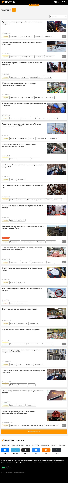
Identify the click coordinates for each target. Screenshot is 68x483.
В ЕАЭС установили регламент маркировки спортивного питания (22, 207)
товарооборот (40, 138)
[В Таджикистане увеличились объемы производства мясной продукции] (56, 108)
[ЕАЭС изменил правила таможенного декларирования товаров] (56, 293)
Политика (35, 445)
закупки (20, 405)
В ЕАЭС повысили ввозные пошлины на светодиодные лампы (22, 269)
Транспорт (33, 159)
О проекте (4, 460)
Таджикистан (13, 36)
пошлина (20, 199)
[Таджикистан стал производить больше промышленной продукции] (56, 26)
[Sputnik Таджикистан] (8, 3)
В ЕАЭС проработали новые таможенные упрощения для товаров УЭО (23, 166)
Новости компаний (39, 460)
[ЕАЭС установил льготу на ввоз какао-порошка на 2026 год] (56, 189)
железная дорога (22, 159)
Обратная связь (56, 463)
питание (20, 220)
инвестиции (38, 56)
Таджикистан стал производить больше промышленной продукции (22, 23)
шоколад (40, 199)
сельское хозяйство (35, 77)
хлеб (48, 199)
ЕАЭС (30, 138)
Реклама (30, 460)
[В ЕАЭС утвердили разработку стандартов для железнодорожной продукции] (56, 148)
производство (48, 36)
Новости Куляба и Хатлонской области (31, 343)
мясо (32, 118)
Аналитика (49, 241)
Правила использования (21, 460)
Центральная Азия (18, 445)
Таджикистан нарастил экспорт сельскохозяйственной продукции (22, 64)
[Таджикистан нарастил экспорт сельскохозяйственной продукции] (56, 67)
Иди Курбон (24, 262)
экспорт (23, 77)
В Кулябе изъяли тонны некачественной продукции (20, 329)
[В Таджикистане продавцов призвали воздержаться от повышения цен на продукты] (56, 252)
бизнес (30, 384)
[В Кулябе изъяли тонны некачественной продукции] (56, 334)
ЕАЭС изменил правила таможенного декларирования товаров (22, 289)
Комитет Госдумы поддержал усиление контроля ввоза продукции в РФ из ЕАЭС (22, 351)
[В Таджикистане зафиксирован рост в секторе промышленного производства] (56, 87)
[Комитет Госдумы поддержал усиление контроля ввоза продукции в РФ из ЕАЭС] (56, 354)
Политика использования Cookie (10, 463)
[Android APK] (6, 468)
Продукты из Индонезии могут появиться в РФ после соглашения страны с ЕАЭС (21, 125)
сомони (47, 77)
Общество (24, 118)
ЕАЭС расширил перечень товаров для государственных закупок (22, 392)
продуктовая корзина (27, 241)
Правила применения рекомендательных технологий (35, 463)
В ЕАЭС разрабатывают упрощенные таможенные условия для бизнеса (23, 371)
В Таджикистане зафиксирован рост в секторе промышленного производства (19, 84)
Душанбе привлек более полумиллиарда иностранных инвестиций (22, 43)
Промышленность (26, 36)
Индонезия (21, 138)
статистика (37, 36)
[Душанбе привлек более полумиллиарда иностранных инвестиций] (56, 46)
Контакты (10, 460)
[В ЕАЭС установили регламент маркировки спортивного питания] (56, 210)
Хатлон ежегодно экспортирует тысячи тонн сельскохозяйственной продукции (18, 412)
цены (49, 262)
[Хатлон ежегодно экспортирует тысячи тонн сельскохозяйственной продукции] (56, 415)
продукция (6, 9)
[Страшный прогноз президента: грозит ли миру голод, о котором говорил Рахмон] (56, 230)
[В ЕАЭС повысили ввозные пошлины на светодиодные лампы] (56, 272)
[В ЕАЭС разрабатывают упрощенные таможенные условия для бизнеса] (56, 374)
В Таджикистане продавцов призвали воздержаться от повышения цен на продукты (22, 249)
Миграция (62, 445)
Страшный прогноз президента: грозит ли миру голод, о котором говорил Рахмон (23, 227)
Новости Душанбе (26, 56)
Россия (12, 138)
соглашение (52, 138)
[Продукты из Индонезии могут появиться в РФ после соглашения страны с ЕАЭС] (56, 128)
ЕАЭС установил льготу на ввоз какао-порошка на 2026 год (22, 186)
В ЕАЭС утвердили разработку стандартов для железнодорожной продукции (19, 145)
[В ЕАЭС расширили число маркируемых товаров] (56, 313)
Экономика (48, 97)
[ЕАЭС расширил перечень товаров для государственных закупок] (56, 395)
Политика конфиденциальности (54, 460)
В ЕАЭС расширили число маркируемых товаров (19, 309)
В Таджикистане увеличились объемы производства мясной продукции (24, 105)
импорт (56, 199)
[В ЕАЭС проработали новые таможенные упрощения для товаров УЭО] (56, 169)
